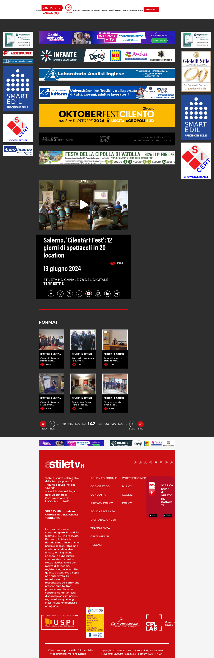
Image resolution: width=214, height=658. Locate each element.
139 (70, 424)
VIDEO (152, 9)
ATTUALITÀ (95, 10)
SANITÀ (111, 10)
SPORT (140, 10)
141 (84, 424)
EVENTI (125, 10)
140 (77, 424)
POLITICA (104, 10)
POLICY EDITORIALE (103, 478)
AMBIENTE (133, 10)
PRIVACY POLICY (101, 503)
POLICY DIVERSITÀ (102, 511)
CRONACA (76, 10)
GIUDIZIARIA (86, 10)
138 (63, 424)
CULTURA (118, 10)
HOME (38, 10)
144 (106, 424)
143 (100, 424)
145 (113, 424)
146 (120, 424)
